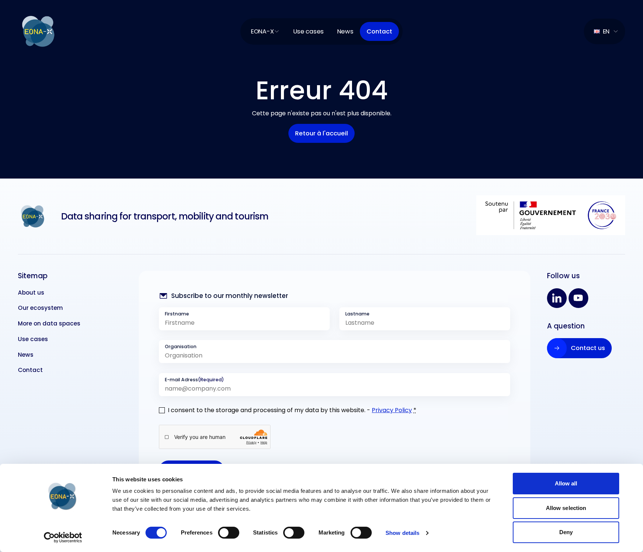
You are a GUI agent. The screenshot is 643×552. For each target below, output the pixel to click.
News (345, 31)
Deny (566, 532)
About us (31, 292)
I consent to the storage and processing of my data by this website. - (292, 410)
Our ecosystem (40, 308)
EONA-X (262, 31)
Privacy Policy (392, 410)
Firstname (177, 314)
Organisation (180, 346)
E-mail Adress (194, 379)
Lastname (357, 314)
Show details (402, 533)
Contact (30, 370)
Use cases (308, 31)
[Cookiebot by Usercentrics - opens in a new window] (63, 537)
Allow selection (566, 508)
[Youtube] (578, 298)
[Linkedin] (557, 298)
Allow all (566, 483)
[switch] (228, 533)
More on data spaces (49, 323)
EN (606, 31)
